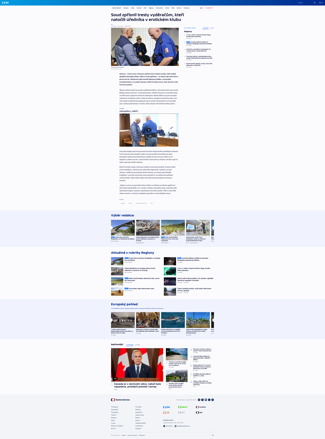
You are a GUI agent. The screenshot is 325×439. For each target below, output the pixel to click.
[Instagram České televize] (199, 399)
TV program (114, 407)
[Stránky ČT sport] (182, 407)
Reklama (138, 409)
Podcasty (186, 8)
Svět (145, 8)
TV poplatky (114, 412)
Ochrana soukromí (132, 435)
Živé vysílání (114, 409)
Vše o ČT (113, 428)
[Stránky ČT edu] (199, 412)
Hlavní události (116, 8)
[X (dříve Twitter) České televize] (209, 399)
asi (112, 24)
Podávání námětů (140, 423)
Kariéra (137, 420)
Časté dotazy (139, 426)
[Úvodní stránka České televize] (120, 399)
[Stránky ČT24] (166, 407)
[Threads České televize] (212, 399)
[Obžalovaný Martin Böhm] (145, 47)
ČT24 (151, 203)
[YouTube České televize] (205, 399)
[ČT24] (5, 3)
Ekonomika (159, 8)
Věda (172, 8)
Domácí (139, 8)
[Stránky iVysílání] (201, 407)
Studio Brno (138, 412)
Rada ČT (137, 418)
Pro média (138, 407)
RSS (213, 435)
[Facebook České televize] (202, 399)
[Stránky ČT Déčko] (166, 412)
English (124, 435)
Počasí (167, 8)
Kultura (179, 8)
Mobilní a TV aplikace (117, 426)
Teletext (113, 415)
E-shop (113, 423)
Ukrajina (126, 8)
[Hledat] (314, 2)
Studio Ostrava (139, 415)
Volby (132, 8)
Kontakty (138, 428)
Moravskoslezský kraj (141, 203)
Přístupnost (142, 435)
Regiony (151, 8)
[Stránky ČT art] (181, 412)
